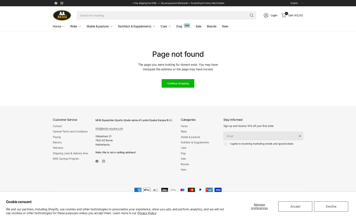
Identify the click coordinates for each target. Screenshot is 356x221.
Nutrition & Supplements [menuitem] (134, 26)
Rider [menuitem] (73, 26)
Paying (57, 137)
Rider (184, 131)
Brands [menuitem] (212, 26)
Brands (185, 164)
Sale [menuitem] (198, 26)
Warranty (58, 147)
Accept (295, 206)
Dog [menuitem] (179, 26)
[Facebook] (56, 3)
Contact (57, 126)
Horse (184, 126)
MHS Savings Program (66, 158)
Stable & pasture (190, 137)
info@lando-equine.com (109, 128)
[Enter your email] (299, 136)
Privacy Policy (146, 213)
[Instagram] (62, 3)
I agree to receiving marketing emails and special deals (261, 143)
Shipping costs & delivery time (70, 153)
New (183, 169)
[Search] (251, 15)
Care (183, 147)
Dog (183, 153)
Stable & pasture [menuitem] (98, 26)
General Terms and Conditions (70, 131)
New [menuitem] (225, 26)
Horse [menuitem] (57, 26)
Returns (57, 142)
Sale (183, 158)
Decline (331, 206)
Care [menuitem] (164, 26)
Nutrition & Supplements (195, 142)
